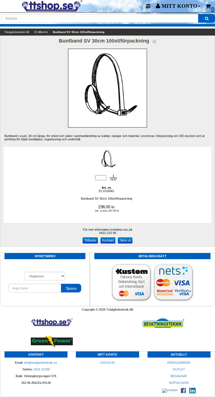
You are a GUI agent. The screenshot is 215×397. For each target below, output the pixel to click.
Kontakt (108, 240)
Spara (71, 288)
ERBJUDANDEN (178, 362)
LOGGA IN (107, 362)
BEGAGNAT (178, 376)
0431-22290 (42, 369)
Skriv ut (125, 240)
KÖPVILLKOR (179, 382)
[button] (178, 6)
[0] (208, 6)
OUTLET (179, 369)
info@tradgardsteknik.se (40, 362)
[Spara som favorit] (154, 41)
